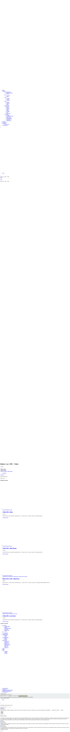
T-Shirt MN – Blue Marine (9, 548)
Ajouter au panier (3, 469)
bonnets (6, 635)
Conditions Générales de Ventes (7, 690)
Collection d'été (9, 471)
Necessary (3, 721)
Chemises (6, 651)
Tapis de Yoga (7, 630)
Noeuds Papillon (7, 626)
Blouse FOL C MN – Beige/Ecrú (10, 578)
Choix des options (9, 575)
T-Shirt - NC (7, 647)
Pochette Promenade (8, 628)
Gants (5, 636)
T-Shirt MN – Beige (7, 512)
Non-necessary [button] (2, 725)
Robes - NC (6, 645)
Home (1, 177)
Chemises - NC (7, 641)
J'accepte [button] (62, 710)
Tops (12, 613)
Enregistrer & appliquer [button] (4, 729)
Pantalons (6, 632)
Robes (3, 649)
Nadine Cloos (4, 640)
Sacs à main (6, 629)
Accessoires (4, 625)
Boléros (5, 471)
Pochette (6, 627)
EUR (3, 173)
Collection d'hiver (5, 634)
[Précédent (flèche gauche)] (0, 731)
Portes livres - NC (7, 644)
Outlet (3, 648)
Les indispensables (5, 637)
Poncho (6, 639)
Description (4, 473)
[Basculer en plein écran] (1, 730)
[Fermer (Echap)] (3, 730)
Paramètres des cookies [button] (55, 710)
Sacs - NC (6, 646)
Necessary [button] (2, 720)
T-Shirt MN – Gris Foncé (9, 615)
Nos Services (4, 689)
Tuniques (25, 576)
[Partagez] (2, 730)
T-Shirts (3, 613)
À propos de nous (5, 688)
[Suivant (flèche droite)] (1, 731)
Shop (1, 179)
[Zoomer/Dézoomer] (0, 730)
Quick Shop (4, 509)
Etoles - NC (6, 642)
